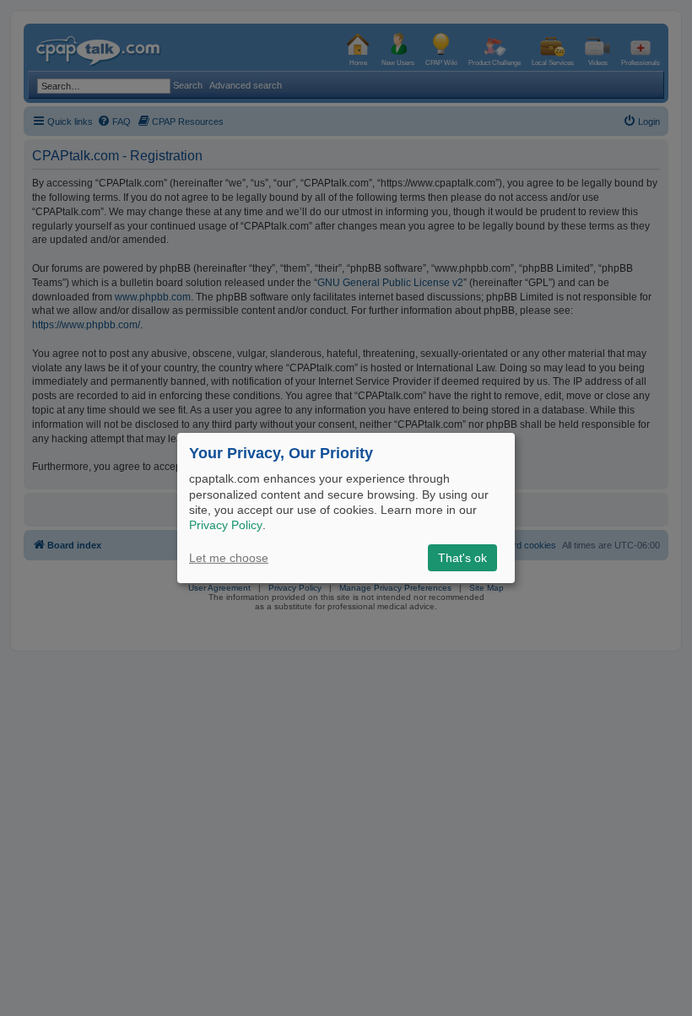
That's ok (462, 558)
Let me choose (228, 558)
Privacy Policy (225, 525)
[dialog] (346, 508)
